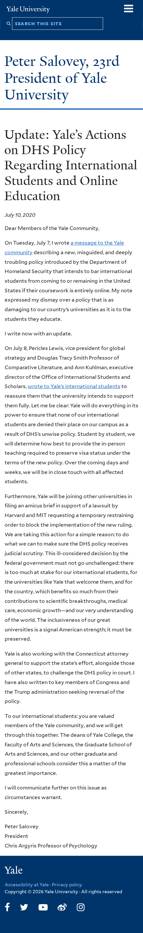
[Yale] (14, 871)
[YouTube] (43, 907)
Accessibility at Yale (27, 884)
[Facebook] (7, 907)
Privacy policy (67, 884)
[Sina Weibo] (62, 907)
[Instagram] (80, 907)
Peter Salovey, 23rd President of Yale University (61, 77)
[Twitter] (24, 907)
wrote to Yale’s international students (74, 386)
